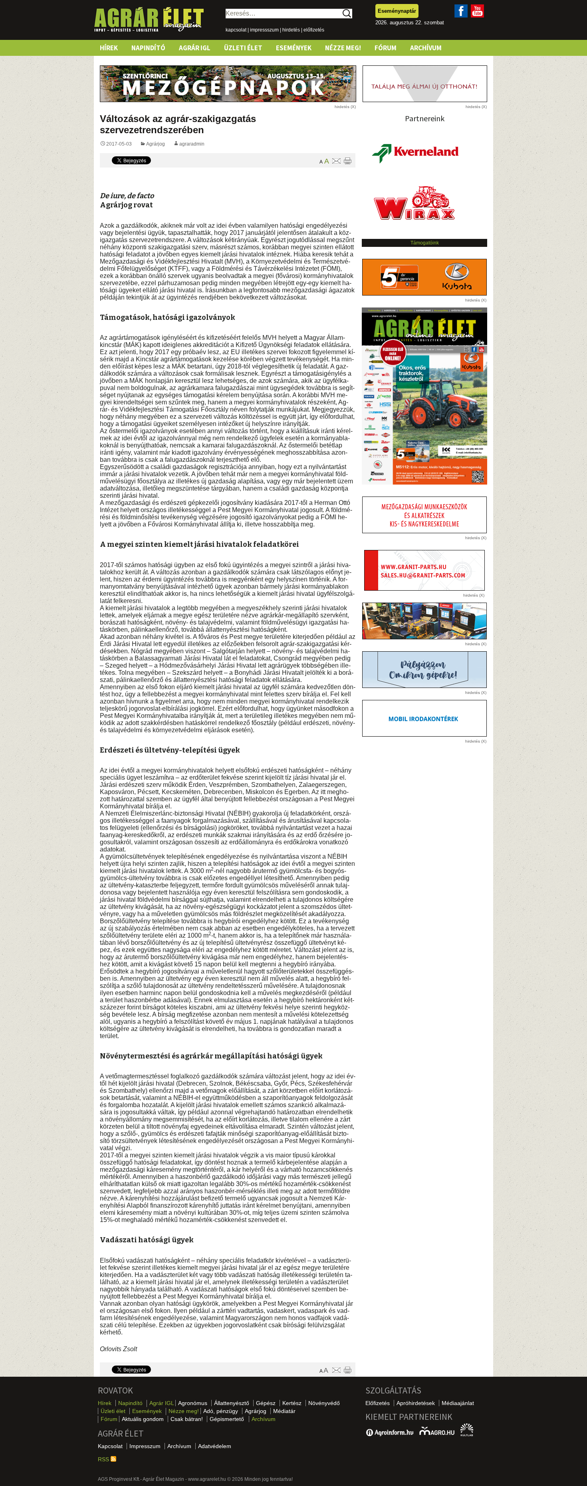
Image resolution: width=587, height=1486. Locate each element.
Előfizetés (377, 1403)
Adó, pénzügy (220, 1411)
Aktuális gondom (143, 1419)
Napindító (148, 47)
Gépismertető (227, 1419)
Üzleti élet (243, 47)
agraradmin (191, 144)
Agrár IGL (194, 47)
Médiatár (284, 1411)
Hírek (109, 47)
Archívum (426, 47)
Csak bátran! (187, 1419)
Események (293, 47)
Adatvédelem (214, 1446)
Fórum (386, 47)
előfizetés (313, 30)
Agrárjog (155, 144)
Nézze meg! (343, 47)
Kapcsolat (110, 1446)
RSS (104, 1459)
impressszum (264, 30)
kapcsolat (236, 30)
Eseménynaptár (397, 11)
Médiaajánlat (458, 1403)
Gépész (266, 1403)
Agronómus (192, 1403)
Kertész (291, 1403)
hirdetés (291, 30)
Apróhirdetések (416, 1403)
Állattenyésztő (231, 1403)
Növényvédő (324, 1403)
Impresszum (145, 1446)
